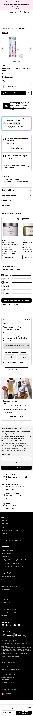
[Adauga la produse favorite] (17, 219)
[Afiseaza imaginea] (16, 47)
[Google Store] (8, 635)
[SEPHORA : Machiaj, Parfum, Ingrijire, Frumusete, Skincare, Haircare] (10, 12)
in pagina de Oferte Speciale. (9, 641)
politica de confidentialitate (16, 450)
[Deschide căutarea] (20, 12)
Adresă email (5, 454)
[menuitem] (25, 12)
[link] (16, 300)
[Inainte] (30, 49)
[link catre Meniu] (2, 12)
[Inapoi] (2, 49)
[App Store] (20, 635)
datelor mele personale (20, 449)
